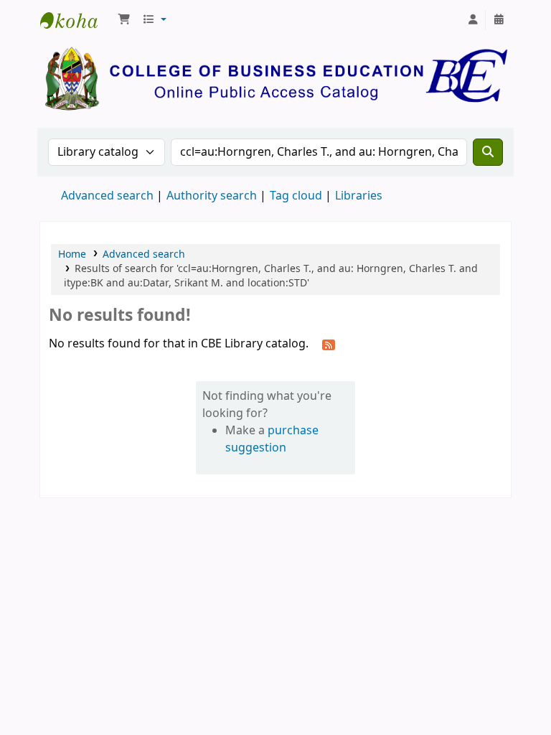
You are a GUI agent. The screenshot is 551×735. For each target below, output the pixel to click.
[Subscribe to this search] (328, 344)
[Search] (488, 152)
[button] (124, 20)
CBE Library (76, 20)
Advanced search (107, 196)
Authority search (211, 196)
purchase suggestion (272, 439)
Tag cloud (296, 196)
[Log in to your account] (473, 20)
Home (72, 254)
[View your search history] (498, 20)
